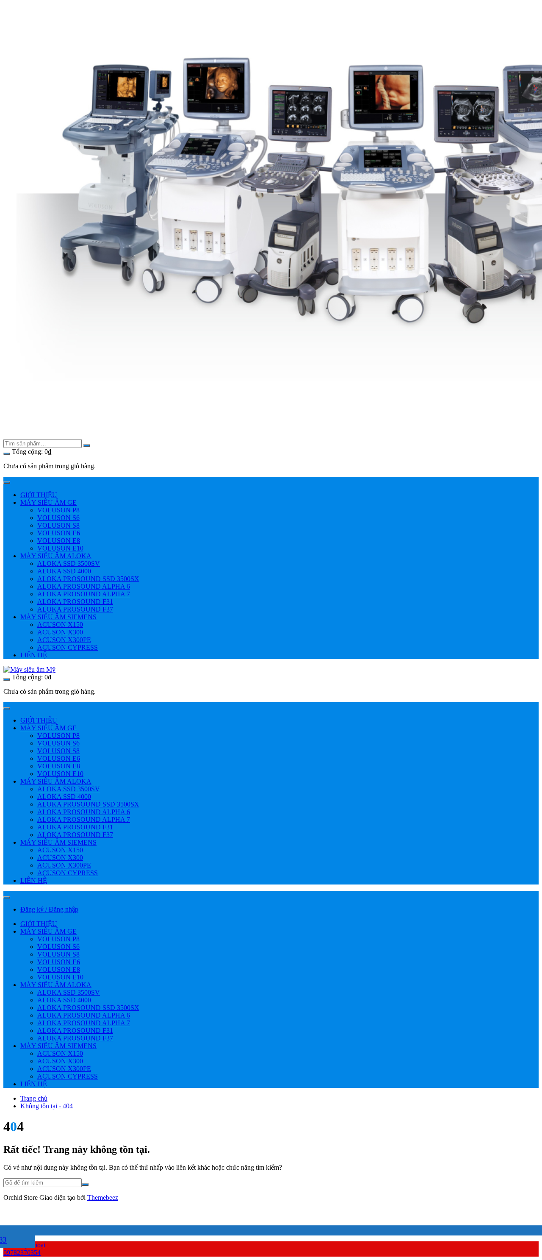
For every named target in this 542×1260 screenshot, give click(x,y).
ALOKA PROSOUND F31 (75, 601)
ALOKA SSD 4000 (64, 571)
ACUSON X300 (60, 632)
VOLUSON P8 (58, 510)
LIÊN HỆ (33, 655)
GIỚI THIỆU (38, 494)
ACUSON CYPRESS (67, 647)
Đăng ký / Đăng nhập (49, 909)
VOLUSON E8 (58, 540)
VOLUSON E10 (60, 548)
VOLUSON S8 (58, 525)
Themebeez (102, 1197)
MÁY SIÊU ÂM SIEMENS (58, 616)
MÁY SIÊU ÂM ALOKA (55, 555)
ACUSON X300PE (64, 639)
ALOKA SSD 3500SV (68, 563)
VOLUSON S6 (58, 517)
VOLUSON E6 (58, 533)
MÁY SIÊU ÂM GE (48, 502)
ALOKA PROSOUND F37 (75, 609)
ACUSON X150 (60, 624)
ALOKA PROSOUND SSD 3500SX (88, 578)
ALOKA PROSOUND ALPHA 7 (83, 594)
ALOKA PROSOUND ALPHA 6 (83, 586)
